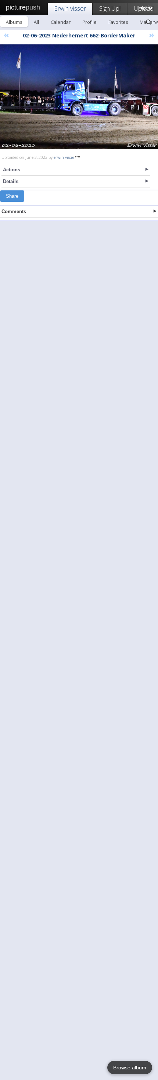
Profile (89, 22)
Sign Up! (110, 8)
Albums (14, 22)
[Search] (148, 22)
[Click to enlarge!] (79, 96)
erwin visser (64, 157)
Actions (11, 169)
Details (10, 181)
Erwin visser (70, 8)
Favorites (118, 22)
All (36, 22)
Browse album (129, 1067)
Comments (13, 211)
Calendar (61, 22)
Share (12, 196)
